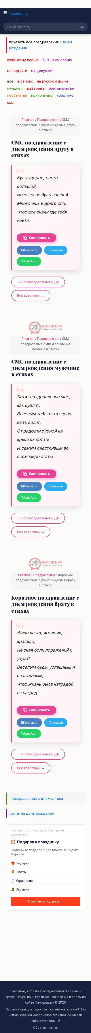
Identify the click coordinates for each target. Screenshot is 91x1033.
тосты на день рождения (31, 813)
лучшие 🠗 (15, 88)
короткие (65, 95)
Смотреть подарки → (45, 901)
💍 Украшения (22, 881)
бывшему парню (57, 60)
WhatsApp (29, 261)
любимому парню (23, 60)
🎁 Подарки (20, 863)
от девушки (41, 70)
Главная (28, 119)
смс (10, 102)
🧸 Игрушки (20, 889)
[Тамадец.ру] (17, 15)
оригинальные (61, 88)
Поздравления (48, 119)
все (10, 81)
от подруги (17, 70)
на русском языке (52, 81)
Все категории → (31, 295)
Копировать (39, 238)
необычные (17, 95)
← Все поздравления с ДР (38, 282)
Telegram (56, 250)
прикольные (42, 95)
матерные (36, 88)
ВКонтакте (29, 250)
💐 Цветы (18, 872)
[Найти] (82, 27)
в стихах (25, 81)
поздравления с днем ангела (37, 798)
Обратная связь (45, 1027)
